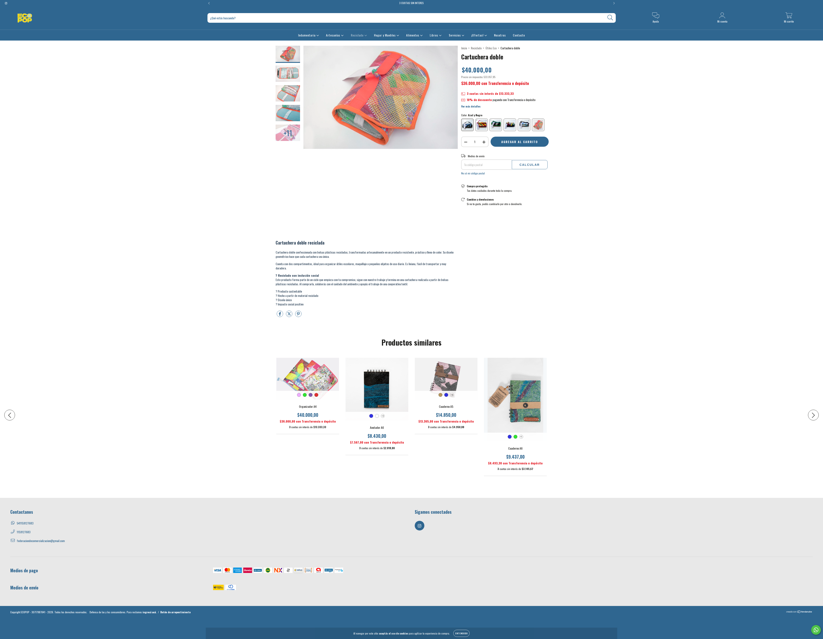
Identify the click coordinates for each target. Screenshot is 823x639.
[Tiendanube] (799, 612)
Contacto (519, 35)
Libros (434, 35)
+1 (521, 436)
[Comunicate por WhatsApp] (816, 630)
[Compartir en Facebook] (280, 315)
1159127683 (23, 532)
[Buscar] (610, 18)
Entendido (461, 633)
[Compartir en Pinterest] (298, 315)
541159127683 (25, 523)
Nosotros (500, 35)
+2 (383, 415)
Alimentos (413, 35)
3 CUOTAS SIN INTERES (411, 3)
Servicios (455, 35)
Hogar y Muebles (385, 35)
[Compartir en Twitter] (289, 315)
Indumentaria (307, 35)
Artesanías (333, 35)
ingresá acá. (149, 612)
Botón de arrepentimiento (175, 612)
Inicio (464, 48)
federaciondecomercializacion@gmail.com (41, 540)
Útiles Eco (491, 48)
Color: (471, 115)
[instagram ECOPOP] (6, 3)
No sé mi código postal (473, 173)
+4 (452, 394)
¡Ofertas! (477, 35)
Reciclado (357, 35)
